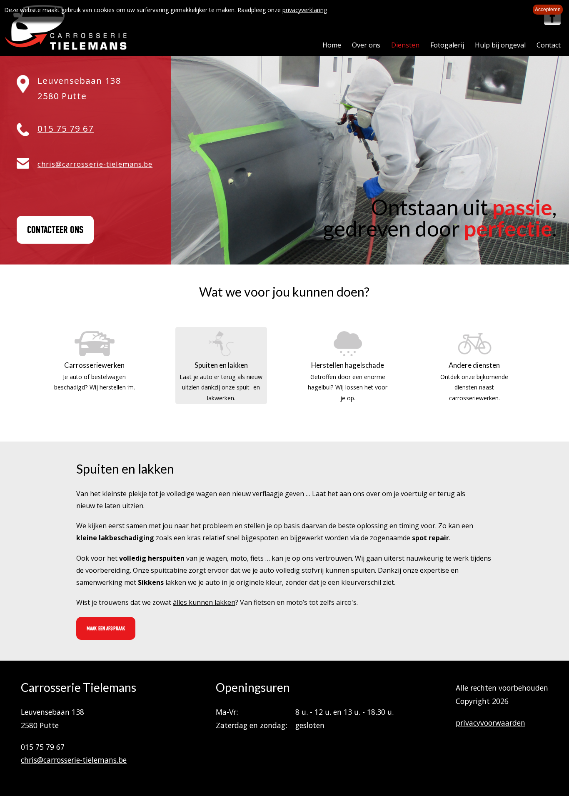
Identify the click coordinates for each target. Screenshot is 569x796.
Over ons (366, 45)
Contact (549, 45)
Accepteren (548, 9)
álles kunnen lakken (204, 602)
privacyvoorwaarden (490, 723)
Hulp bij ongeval (500, 45)
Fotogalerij (447, 45)
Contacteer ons (55, 229)
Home (331, 45)
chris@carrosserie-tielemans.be (74, 760)
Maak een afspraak (106, 628)
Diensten (405, 45)
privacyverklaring (304, 10)
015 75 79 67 (65, 128)
